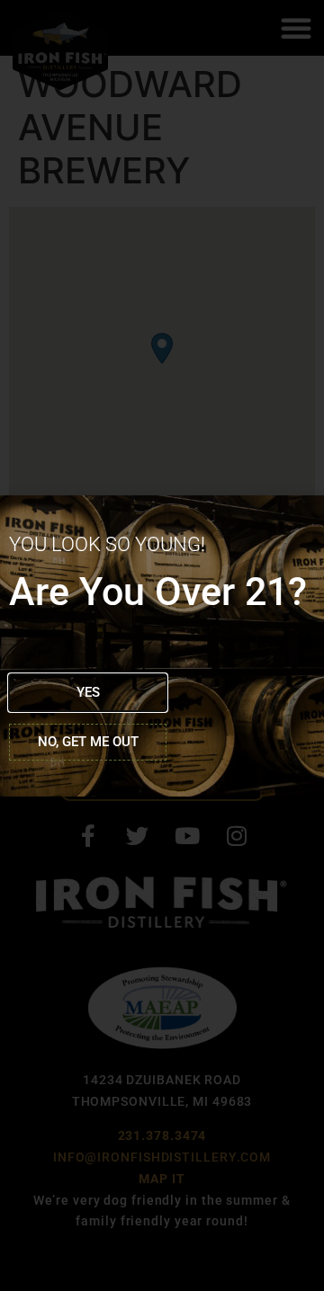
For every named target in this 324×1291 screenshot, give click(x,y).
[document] (162, 645)
